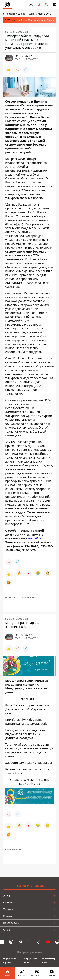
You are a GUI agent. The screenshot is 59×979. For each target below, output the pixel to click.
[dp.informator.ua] (7, 4)
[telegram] (20, 942)
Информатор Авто (49, 960)
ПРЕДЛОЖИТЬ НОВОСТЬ (29, 885)
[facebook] (2, 942)
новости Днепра (29, 597)
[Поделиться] (17, 69)
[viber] (29, 942)
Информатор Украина (9, 960)
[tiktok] (39, 942)
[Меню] (54, 5)
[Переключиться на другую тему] (39, 5)
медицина (10, 597)
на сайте (35, 538)
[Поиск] (47, 5)
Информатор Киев (30, 960)
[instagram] (11, 942)
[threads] (57, 942)
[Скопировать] (25, 69)
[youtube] (48, 942)
